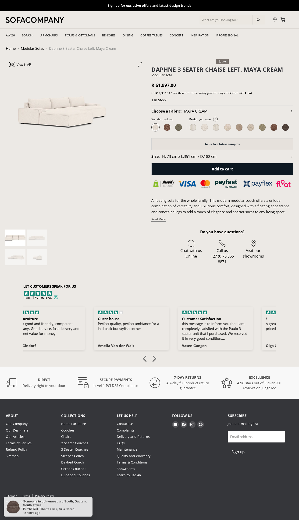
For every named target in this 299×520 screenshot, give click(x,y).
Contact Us (125, 423)
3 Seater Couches (74, 449)
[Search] (258, 20)
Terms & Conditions (132, 462)
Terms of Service (19, 443)
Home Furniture (73, 423)
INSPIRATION (199, 35)
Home (11, 48)
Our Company (17, 423)
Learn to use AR (129, 475)
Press (26, 496)
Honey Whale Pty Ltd (31, 507)
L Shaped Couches (75, 475)
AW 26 (10, 35)
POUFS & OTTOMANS (80, 35)
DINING (128, 35)
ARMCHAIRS (49, 35)
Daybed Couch (72, 462)
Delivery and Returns (133, 436)
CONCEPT (176, 35)
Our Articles (15, 436)
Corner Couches (73, 469)
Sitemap (12, 456)
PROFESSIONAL (227, 35)
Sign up (238, 451)
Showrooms (126, 469)
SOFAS (27, 35)
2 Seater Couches (74, 443)
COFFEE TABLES (151, 35)
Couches (68, 430)
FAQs (121, 443)
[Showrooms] (275, 20)
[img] (149, 293)
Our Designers (17, 430)
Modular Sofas (32, 48)
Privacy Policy (44, 496)
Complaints (126, 430)
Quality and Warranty (133, 456)
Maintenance (127, 449)
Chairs (66, 436)
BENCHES (109, 35)
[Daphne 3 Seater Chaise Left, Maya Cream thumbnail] (15, 238)
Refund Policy (16, 449)
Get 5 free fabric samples (222, 144)
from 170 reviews (37, 297)
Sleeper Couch (72, 456)
